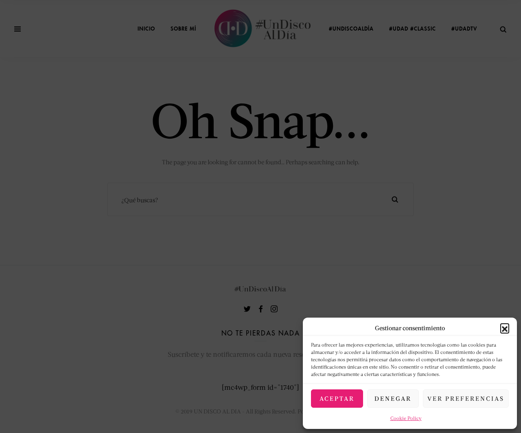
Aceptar (337, 398)
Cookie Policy (406, 418)
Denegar (393, 398)
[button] (505, 328)
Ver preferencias (465, 398)
